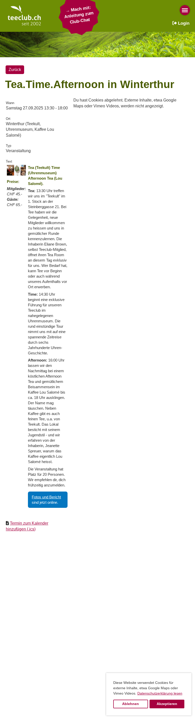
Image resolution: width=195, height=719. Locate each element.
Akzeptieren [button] (167, 704)
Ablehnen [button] (130, 704)
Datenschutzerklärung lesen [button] (159, 693)
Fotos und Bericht (46, 497)
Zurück (15, 69)
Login (183, 23)
